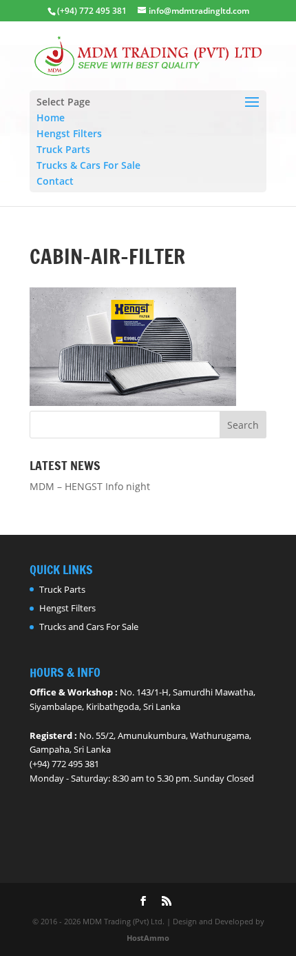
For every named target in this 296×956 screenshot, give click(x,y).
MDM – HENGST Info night (90, 486)
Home (50, 117)
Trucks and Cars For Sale (88, 626)
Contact (55, 180)
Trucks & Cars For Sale (88, 165)
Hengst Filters (69, 133)
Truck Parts (63, 149)
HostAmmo (148, 938)
